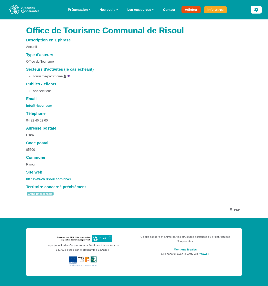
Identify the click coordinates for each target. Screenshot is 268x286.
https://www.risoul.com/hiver (48, 179)
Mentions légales (185, 249)
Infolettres (215, 9)
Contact (169, 9)
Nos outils (107, 9)
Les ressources (139, 9)
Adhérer (191, 9)
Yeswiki (204, 253)
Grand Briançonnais (40, 193)
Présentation (78, 9)
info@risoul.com (39, 106)
